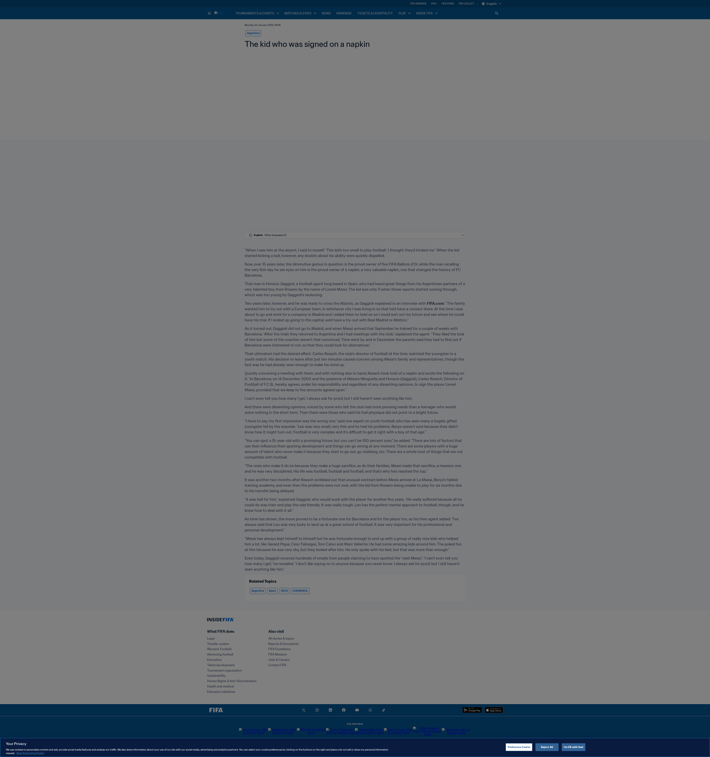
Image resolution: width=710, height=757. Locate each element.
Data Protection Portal (30, 753)
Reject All (547, 747)
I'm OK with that (573, 747)
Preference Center (519, 747)
